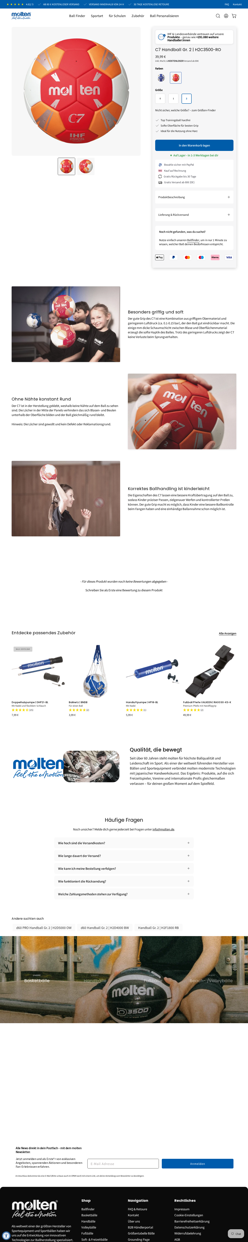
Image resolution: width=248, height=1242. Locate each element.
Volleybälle (88, 1227)
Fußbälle (87, 1233)
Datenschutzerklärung (189, 1227)
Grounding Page (139, 1239)
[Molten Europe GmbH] (21, 15)
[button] (97, 16)
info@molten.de (163, 829)
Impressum (181, 1209)
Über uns (134, 1221)
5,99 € (129, 715)
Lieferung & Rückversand (173, 215)
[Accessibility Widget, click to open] (6, 1235)
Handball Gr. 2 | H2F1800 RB (158, 927)
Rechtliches (185, 1200)
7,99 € (15, 715)
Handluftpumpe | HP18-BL (142, 702)
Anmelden (197, 1164)
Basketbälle (89, 1215)
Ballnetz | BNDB (78, 702)
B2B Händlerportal (140, 1227)
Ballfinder (193, 240)
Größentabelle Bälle (141, 1233)
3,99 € (72, 715)
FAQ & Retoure (137, 1209)
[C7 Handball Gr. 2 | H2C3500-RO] (66, 166)
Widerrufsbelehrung (187, 1233)
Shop (86, 1200)
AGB (177, 1239)
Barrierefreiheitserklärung (192, 1221)
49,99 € (187, 715)
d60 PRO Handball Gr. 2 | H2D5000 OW (43, 927)
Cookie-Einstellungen (188, 1215)
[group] (124, 680)
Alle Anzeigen (227, 633)
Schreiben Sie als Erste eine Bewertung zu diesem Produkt (124, 590)
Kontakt (133, 1215)
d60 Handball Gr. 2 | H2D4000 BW (105, 927)
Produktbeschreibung (171, 197)
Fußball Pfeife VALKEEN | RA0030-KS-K (207, 702)
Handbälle (88, 1221)
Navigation (138, 1200)
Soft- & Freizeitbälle (94, 1239)
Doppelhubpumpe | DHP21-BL (30, 702)
